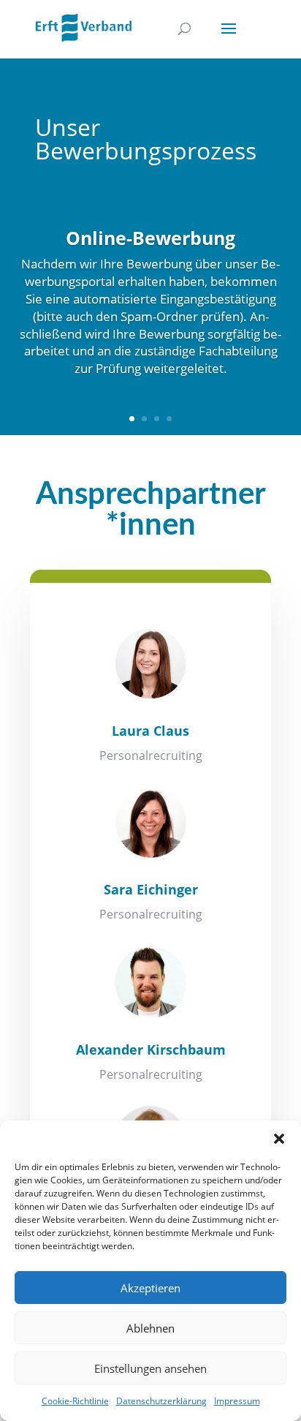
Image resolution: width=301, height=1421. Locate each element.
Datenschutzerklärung (161, 1401)
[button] (279, 1138)
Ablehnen (150, 1328)
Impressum (237, 1401)
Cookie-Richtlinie (75, 1401)
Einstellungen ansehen (150, 1368)
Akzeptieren (150, 1288)
